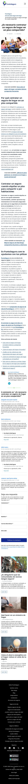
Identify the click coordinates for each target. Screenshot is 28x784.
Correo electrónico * (7, 523)
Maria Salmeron (5, 419)
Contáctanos (14, 698)
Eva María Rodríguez (13, 372)
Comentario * (5, 503)
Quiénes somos (14, 688)
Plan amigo (14, 690)
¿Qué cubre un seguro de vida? (14, 717)
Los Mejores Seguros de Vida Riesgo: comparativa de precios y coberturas (15, 243)
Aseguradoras (14, 695)
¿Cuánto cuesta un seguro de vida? (14, 712)
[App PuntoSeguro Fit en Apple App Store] (14, 755)
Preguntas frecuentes (14, 738)
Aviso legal (14, 772)
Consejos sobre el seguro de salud (14, 741)
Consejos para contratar (14, 722)
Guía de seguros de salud (14, 736)
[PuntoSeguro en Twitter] (18, 748)
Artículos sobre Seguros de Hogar (13, 15)
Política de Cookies (14, 775)
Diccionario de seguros (14, 700)
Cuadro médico (14, 734)
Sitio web (4, 530)
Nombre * (4, 516)
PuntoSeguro (8, 14)
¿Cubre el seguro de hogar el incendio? (14, 349)
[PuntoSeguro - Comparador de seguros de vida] (9, 4)
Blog (14, 693)
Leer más (4, 592)
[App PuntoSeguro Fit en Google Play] (14, 759)
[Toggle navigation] (24, 4)
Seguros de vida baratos (14, 709)
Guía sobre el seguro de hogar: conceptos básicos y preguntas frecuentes (15, 89)
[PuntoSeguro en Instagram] (5, 748)
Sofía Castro (4, 447)
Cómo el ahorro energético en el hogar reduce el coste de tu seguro (13, 657)
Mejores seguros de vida (14, 707)
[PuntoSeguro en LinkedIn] (10, 748)
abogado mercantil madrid (9, 399)
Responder (6, 439)
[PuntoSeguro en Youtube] (23, 748)
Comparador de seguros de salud (14, 729)
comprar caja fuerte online (9, 478)
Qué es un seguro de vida (14, 719)
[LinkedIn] (9, 383)
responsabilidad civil (7, 169)
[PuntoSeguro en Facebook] (14, 748)
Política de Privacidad (14, 778)
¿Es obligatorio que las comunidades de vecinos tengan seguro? (11, 577)
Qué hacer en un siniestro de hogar (13, 616)
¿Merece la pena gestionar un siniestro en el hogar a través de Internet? (15, 175)
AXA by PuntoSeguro (14, 731)
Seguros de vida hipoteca (14, 714)
